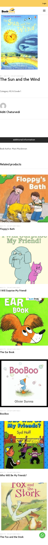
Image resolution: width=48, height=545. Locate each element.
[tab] (24, 140)
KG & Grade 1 (15, 91)
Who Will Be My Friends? (13, 475)
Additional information (24, 139)
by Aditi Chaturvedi (12, 76)
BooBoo (4, 413)
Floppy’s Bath (7, 228)
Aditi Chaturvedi (10, 112)
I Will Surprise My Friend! (13, 290)
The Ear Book (7, 352)
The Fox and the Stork (12, 536)
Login (44, 3)
